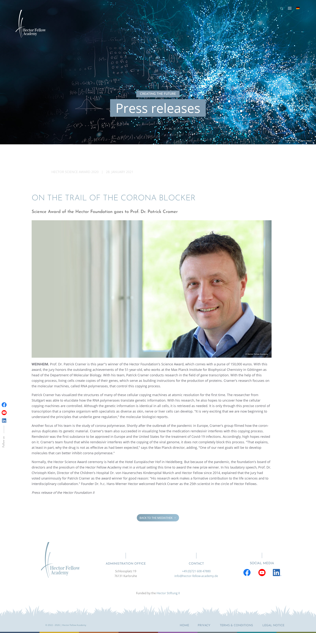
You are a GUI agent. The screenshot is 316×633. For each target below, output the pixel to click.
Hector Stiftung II (168, 593)
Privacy (204, 625)
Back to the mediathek (158, 518)
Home (184, 625)
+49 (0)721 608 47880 (196, 571)
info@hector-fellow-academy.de (196, 576)
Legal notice (273, 625)
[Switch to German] (297, 8)
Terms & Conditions (236, 625)
